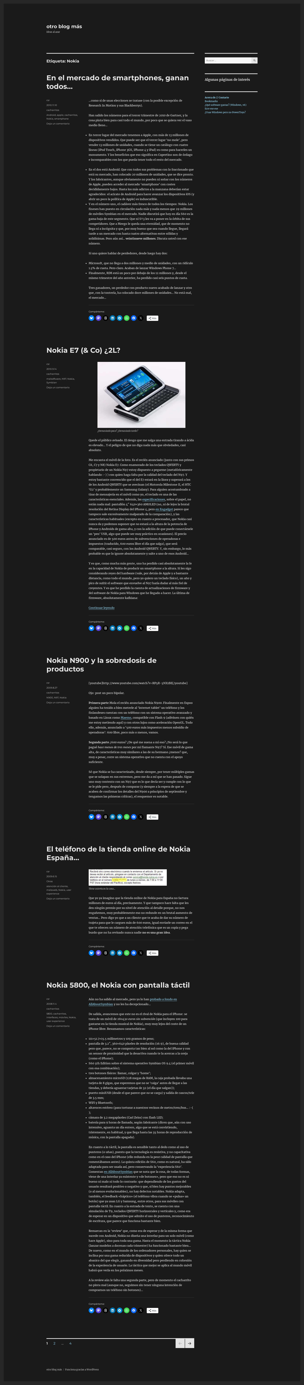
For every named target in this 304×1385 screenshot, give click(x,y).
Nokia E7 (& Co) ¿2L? (83, 350)
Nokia (49, 118)
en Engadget (164, 509)
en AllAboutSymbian (118, 1171)
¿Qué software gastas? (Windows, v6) (225, 104)
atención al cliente (57, 886)
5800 (49, 1013)
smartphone (61, 118)
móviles (63, 1017)
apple (60, 115)
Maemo (126, 717)
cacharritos (52, 110)
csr (48, 100)
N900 (49, 697)
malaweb (51, 889)
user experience (55, 1021)
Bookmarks (211, 101)
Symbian (51, 382)
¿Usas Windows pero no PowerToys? (225, 112)
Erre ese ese (211, 108)
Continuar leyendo (102, 608)
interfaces (52, 1017)
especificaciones (153, 499)
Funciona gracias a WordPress (82, 1369)
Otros (49, 881)
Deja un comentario (57, 123)
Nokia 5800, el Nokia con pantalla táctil (118, 985)
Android (51, 115)
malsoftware (53, 378)
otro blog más (64, 26)
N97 (64, 378)
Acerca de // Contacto (217, 97)
